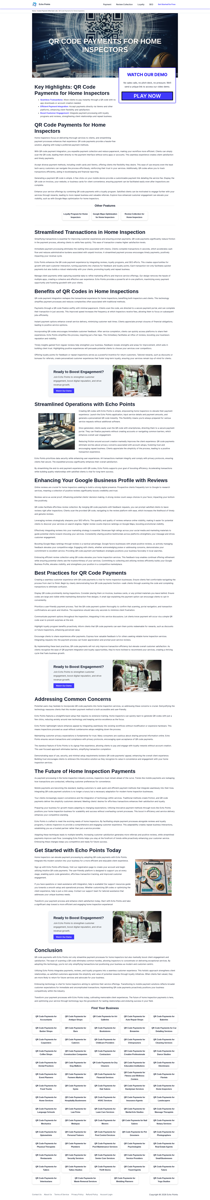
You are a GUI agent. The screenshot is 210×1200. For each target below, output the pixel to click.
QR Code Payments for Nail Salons (134, 1122)
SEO (151, 4)
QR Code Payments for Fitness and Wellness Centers (134, 1075)
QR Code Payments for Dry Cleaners (105, 1064)
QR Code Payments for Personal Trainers (75, 1133)
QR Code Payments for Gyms (75, 1087)
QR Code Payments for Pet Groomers (134, 1133)
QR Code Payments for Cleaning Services (164, 1041)
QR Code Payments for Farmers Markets (75, 1076)
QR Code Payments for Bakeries (164, 1018)
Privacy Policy (77, 1194)
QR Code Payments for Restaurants (46, 1156)
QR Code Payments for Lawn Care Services (105, 1110)
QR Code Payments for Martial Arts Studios (134, 1110)
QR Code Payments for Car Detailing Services (164, 1029)
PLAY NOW (147, 96)
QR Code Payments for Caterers (75, 1041)
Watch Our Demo (64, 391)
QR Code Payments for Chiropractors (134, 1041)
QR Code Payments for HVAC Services (105, 1099)
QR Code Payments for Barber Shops (46, 1029)
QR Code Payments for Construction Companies (75, 1052)
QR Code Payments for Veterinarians (46, 1179)
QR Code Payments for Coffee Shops (46, 1052)
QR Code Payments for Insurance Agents (134, 1099)
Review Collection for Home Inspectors (134, 215)
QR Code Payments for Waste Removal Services (85, 1179)
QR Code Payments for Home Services (46, 1099)
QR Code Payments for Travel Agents (134, 1168)
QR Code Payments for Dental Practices (46, 1064)
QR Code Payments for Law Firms (75, 1110)
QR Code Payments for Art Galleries (105, 1018)
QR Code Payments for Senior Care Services (105, 1156)
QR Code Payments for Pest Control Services (105, 1133)
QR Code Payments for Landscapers (164, 1099)
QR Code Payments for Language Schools (46, 1110)
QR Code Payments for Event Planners (46, 1076)
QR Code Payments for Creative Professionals (134, 1052)
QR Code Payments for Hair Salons (105, 1087)
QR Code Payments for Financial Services (105, 1076)
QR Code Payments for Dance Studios (164, 1052)
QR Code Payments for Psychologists (134, 1145)
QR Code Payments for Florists (164, 1076)
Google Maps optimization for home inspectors (77, 198)
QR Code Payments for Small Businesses (164, 1156)
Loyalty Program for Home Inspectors (75, 215)
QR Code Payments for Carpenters (46, 1041)
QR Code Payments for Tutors (164, 1168)
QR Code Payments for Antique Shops (75, 1018)
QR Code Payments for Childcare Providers (105, 1041)
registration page (86, 867)
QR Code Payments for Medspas (75, 1122)
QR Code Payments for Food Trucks (46, 1087)
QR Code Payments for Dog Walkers (75, 1064)
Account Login (106, 1194)
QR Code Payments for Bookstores (105, 1029)
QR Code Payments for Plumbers (75, 1145)
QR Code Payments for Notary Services (164, 1122)
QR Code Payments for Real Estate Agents (164, 1145)
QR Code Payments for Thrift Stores (105, 1168)
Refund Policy (92, 1194)
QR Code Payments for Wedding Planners (124, 1179)
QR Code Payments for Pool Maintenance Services (105, 1145)
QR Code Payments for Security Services (75, 1156)
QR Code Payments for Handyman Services (134, 1087)
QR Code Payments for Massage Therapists (164, 1110)
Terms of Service (61, 1194)
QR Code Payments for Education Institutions (134, 1064)
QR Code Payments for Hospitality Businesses (75, 1099)
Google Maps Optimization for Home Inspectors (105, 215)
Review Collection (124, 4)
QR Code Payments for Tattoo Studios (75, 1168)
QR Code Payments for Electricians (164, 1064)
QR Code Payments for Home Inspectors (164, 1087)
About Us (48, 1194)
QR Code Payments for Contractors (105, 1052)
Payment (107, 4)
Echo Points (44, 4)
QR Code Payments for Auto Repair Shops (134, 1018)
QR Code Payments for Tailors (46, 1168)
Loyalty (141, 4)
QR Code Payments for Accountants (46, 1018)
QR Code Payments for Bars (75, 1029)
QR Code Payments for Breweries (134, 1029)
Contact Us (37, 1194)
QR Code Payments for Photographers (164, 1133)
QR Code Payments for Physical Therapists (46, 1145)
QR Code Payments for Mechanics (46, 1122)
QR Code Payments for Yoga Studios (164, 1179)
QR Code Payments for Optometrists (46, 1133)
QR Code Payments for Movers (105, 1122)
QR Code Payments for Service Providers (134, 1156)
